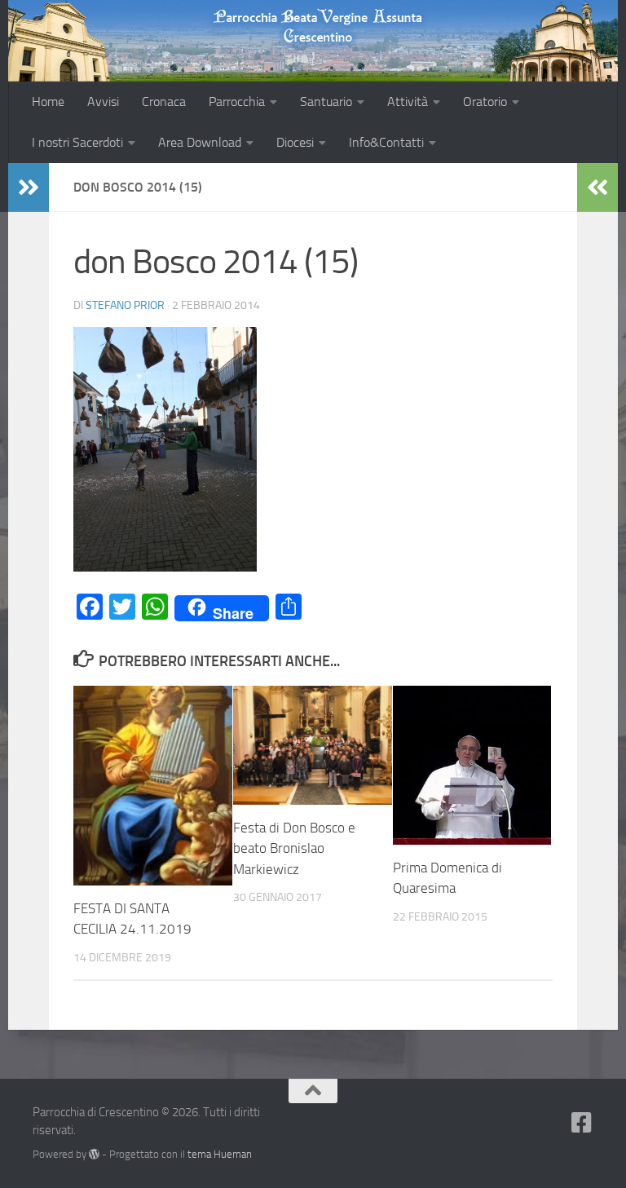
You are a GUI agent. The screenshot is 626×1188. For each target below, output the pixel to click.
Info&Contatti (386, 142)
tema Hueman (219, 1154)
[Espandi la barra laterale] (28, 187)
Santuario (326, 101)
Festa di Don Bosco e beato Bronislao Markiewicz (294, 848)
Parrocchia (237, 101)
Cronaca (164, 101)
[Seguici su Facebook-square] (582, 1122)
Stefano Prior (125, 305)
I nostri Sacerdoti (77, 142)
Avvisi (103, 101)
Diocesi (295, 142)
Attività (407, 101)
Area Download (199, 142)
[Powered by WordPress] (94, 1154)
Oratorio (485, 101)
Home (48, 101)
